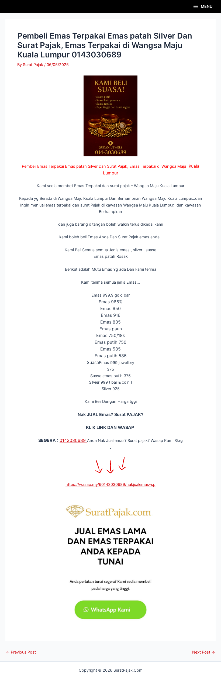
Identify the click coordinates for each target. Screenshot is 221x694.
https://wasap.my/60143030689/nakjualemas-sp (110, 484)
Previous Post (21, 652)
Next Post (203, 652)
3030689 (77, 440)
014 (63, 440)
